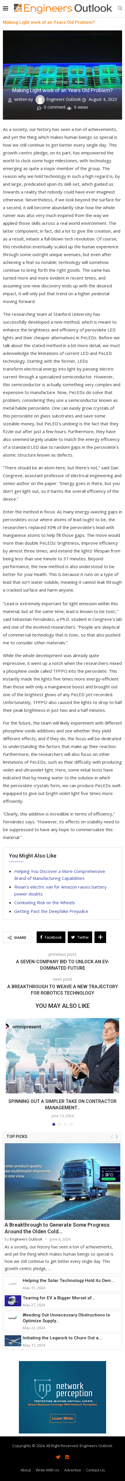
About (25, 1470)
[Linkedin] (67, 1457)
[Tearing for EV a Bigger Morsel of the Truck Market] (13, 1300)
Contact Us (95, 1470)
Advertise (72, 1470)
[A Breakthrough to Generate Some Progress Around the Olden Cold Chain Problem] (62, 1181)
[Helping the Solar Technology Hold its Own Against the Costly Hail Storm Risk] (13, 1283)
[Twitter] (58, 1457)
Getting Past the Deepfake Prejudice (51, 911)
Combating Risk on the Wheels (44, 902)
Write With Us (47, 1470)
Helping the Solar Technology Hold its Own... (68, 1280)
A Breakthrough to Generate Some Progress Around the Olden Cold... (57, 1228)
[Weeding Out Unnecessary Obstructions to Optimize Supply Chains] (13, 1317)
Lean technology (55, 81)
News (79, 81)
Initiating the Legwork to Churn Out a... (62, 1337)
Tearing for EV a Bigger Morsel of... (59, 1298)
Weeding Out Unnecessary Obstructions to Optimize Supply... (66, 1317)
